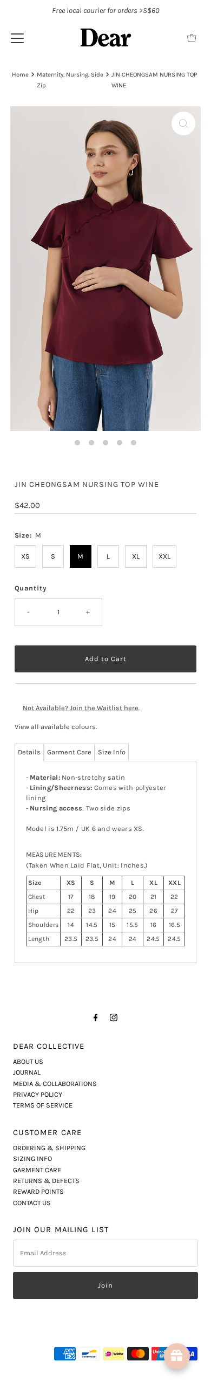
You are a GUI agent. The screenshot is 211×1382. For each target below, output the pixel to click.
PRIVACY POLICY (37, 1094)
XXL (164, 556)
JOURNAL (27, 1072)
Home (20, 74)
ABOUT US (28, 1061)
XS (25, 556)
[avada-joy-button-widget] (177, 1356)
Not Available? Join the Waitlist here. (81, 708)
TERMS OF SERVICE (42, 1105)
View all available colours (55, 727)
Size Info (112, 752)
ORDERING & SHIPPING (49, 1148)
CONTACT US (32, 1203)
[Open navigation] (17, 37)
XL (136, 556)
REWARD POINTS (38, 1191)
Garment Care (69, 752)
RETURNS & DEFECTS (46, 1181)
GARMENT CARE (37, 1170)
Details (29, 752)
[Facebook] (96, 1017)
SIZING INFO (32, 1158)
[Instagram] (113, 1017)
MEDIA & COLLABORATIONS (55, 1084)
